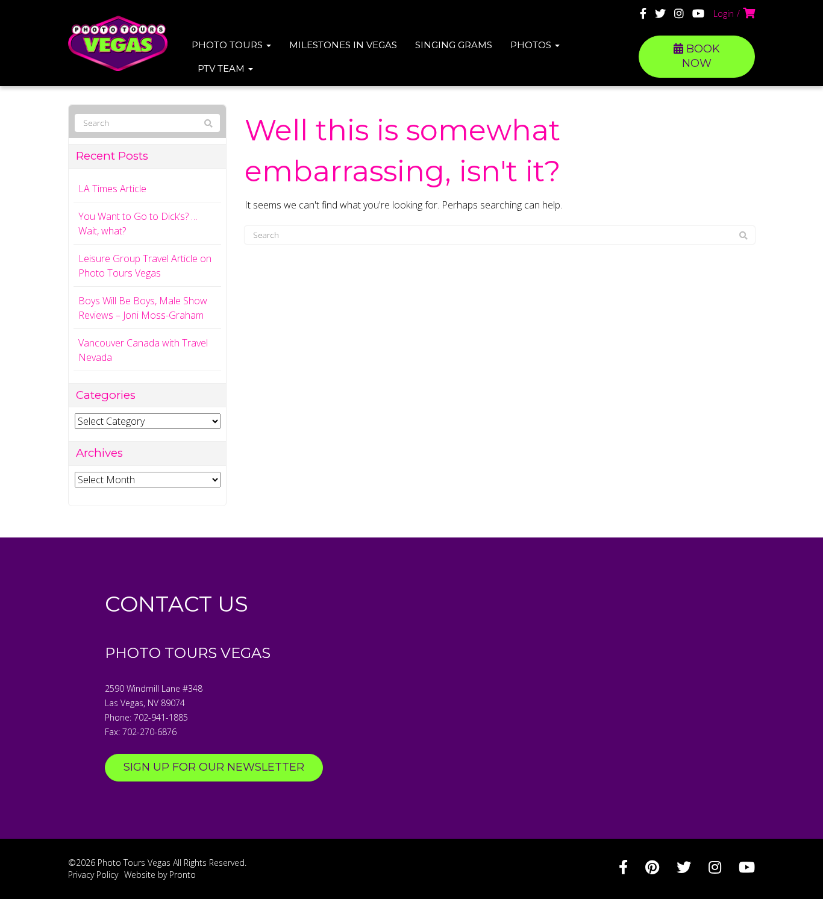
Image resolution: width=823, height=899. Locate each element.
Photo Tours (228, 45)
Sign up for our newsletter (214, 767)
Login (723, 13)
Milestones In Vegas (343, 45)
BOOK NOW (701, 56)
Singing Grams (453, 45)
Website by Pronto (160, 874)
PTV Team (222, 68)
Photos (532, 45)
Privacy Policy (93, 874)
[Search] (743, 235)
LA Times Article (112, 188)
